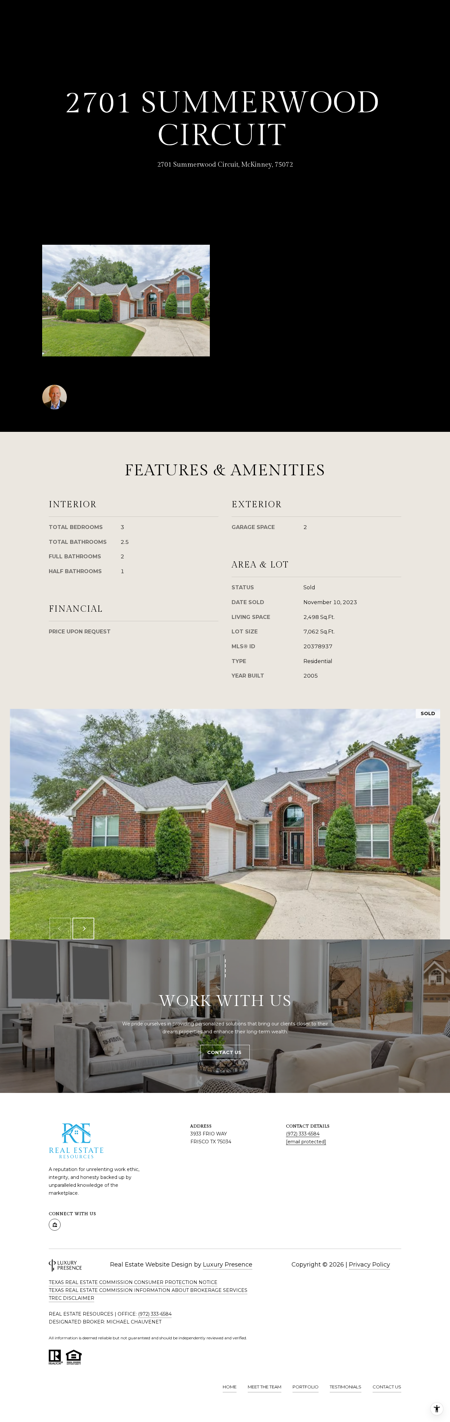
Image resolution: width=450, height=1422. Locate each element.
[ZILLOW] (55, 1225)
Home (230, 1386)
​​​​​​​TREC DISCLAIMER (71, 1298)
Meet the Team (264, 1386)
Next (83, 928)
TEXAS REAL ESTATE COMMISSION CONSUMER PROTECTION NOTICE (133, 1282)
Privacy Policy (369, 1264)
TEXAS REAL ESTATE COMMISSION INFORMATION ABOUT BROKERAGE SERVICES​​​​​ (148, 1290)
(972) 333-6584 (303, 1134)
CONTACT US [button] (225, 1052)
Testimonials (345, 1386)
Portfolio (306, 1386)
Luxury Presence (227, 1264)
